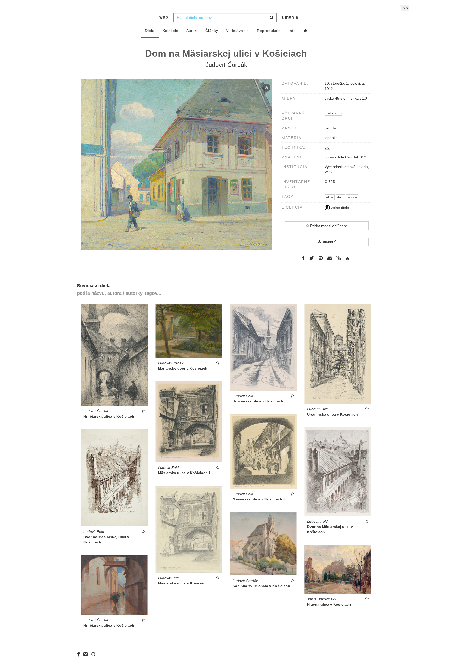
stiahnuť (328, 242)
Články (211, 30)
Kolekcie (170, 30)
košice (352, 197)
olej (327, 147)
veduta (330, 128)
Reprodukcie (269, 30)
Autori (191, 30)
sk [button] (406, 8)
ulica (329, 197)
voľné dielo (339, 207)
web (163, 17)
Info (292, 30)
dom (340, 197)
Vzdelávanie (237, 30)
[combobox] (225, 17)
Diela (150, 30)
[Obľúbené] (305, 31)
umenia (290, 17)
